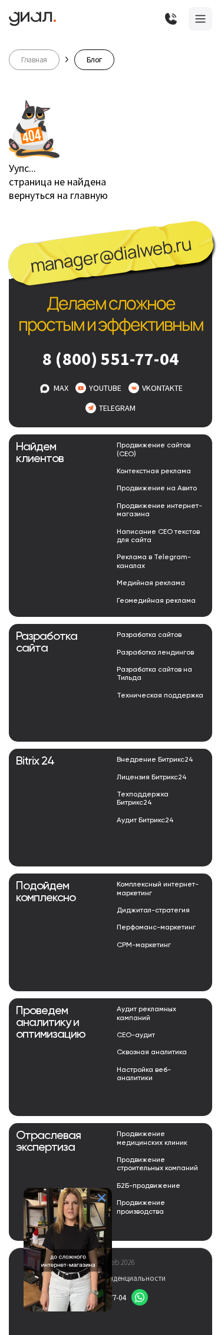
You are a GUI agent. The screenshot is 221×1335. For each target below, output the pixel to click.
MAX (61, 388)
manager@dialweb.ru (110, 255)
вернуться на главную (58, 195)
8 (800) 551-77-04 (110, 358)
